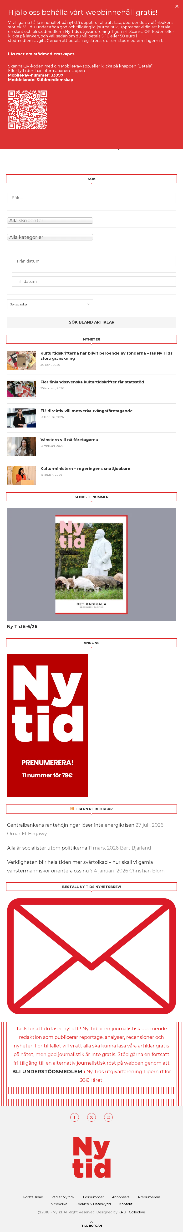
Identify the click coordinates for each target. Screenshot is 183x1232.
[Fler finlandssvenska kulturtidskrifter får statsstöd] (21, 389)
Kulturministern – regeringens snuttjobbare (85, 468)
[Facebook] (74, 1117)
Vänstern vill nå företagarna (69, 440)
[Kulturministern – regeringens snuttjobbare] (21, 475)
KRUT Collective (131, 1212)
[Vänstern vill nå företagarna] (21, 446)
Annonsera (121, 1197)
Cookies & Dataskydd (93, 1204)
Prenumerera (149, 1197)
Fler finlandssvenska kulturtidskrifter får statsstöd (92, 382)
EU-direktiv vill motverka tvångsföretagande (87, 411)
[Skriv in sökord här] (91, 198)
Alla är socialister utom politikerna (47, 848)
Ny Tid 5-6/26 (22, 626)
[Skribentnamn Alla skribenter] (91, 220)
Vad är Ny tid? (63, 1197)
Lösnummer (93, 1197)
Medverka (59, 1204)
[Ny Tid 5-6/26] (91, 564)
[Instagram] (108, 1117)
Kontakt (125, 1204)
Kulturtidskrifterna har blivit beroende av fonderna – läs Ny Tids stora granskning (107, 356)
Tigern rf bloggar (94, 809)
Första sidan (33, 1197)
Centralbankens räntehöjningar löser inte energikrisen (70, 825)
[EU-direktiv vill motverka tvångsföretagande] (21, 418)
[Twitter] (91, 1117)
